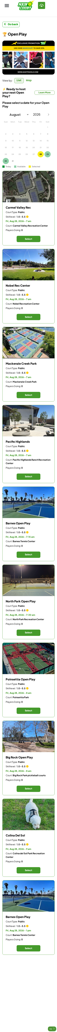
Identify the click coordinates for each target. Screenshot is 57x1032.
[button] (6, 5)
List (19, 80)
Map (29, 80)
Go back (13, 24)
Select (28, 238)
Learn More (44, 92)
